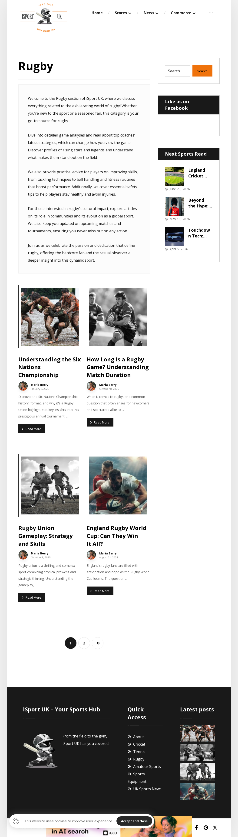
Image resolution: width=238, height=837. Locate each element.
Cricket (139, 744)
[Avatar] (23, 386)
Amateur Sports (147, 766)
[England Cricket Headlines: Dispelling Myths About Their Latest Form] (174, 176)
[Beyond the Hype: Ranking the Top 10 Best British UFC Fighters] (174, 206)
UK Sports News (147, 788)
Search (202, 71)
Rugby (138, 759)
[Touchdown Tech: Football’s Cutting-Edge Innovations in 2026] (174, 236)
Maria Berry (39, 384)
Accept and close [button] (134, 821)
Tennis (139, 751)
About (138, 736)
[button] (211, 12)
